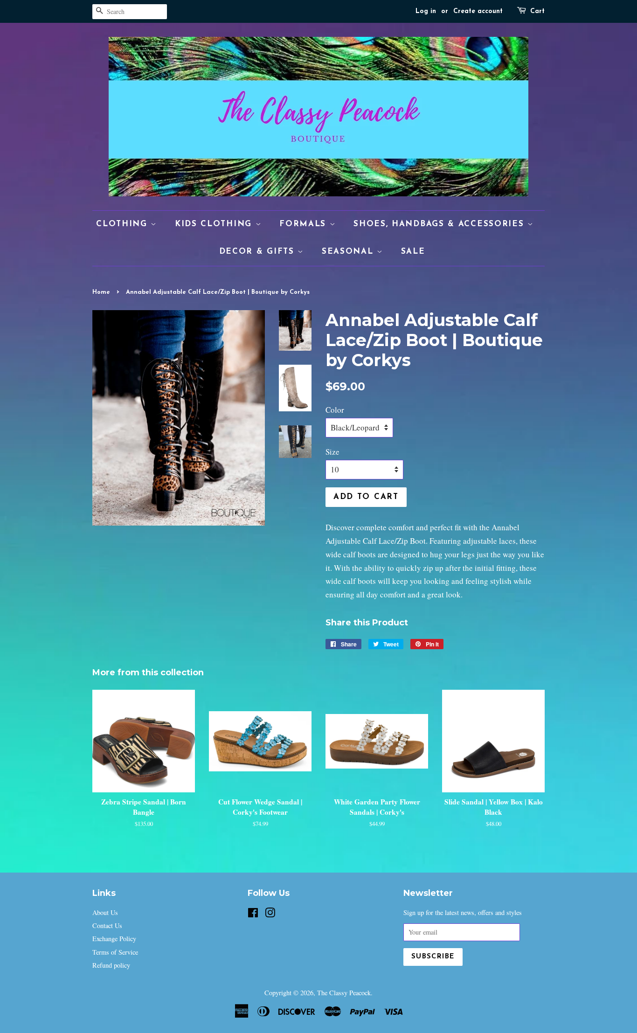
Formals (304, 224)
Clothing (123, 224)
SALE (413, 252)
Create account (478, 11)
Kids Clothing (215, 224)
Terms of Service (115, 952)
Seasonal (349, 252)
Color (334, 409)
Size (332, 451)
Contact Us (107, 925)
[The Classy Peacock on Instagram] (270, 914)
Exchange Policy (114, 938)
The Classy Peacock (344, 992)
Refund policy (111, 965)
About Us (105, 912)
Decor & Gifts (258, 252)
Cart (537, 11)
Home (101, 292)
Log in (425, 11)
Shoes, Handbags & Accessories (440, 224)
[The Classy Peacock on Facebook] (253, 914)
